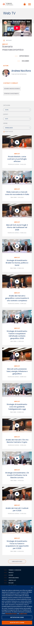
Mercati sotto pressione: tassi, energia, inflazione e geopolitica (17, 371)
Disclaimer (25, 61)
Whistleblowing (14, 578)
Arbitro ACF (12, 580)
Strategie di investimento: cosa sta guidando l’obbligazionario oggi (17, 406)
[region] (17, 605)
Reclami (11, 583)
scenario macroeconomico (12, 88)
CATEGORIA (6, 105)
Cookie (11, 575)
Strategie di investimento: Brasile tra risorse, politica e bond (17, 262)
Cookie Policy (23, 613)
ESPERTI (5, 114)
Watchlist (7, 40)
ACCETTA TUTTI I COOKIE (17, 622)
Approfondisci (24, 56)
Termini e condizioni (15, 570)
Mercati (17, 154)
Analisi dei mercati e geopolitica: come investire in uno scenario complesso (17, 298)
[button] (17, 110)
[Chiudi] (32, 588)
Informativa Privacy (11, 613)
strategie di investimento (11, 93)
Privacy (11, 572)
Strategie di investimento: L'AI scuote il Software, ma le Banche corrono (17, 475)
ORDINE (5, 123)
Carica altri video (17, 561)
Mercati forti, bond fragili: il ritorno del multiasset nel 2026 (17, 227)
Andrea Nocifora (21, 70)
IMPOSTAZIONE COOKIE (17, 617)
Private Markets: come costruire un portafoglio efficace (17, 158)
